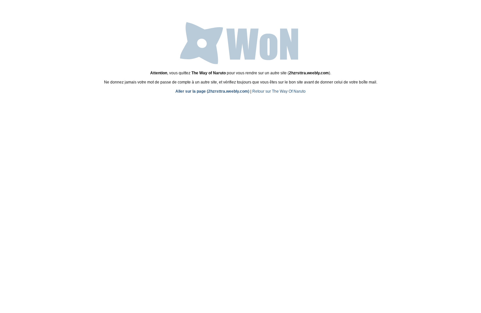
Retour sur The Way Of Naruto (279, 91)
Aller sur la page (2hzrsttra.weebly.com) (212, 91)
